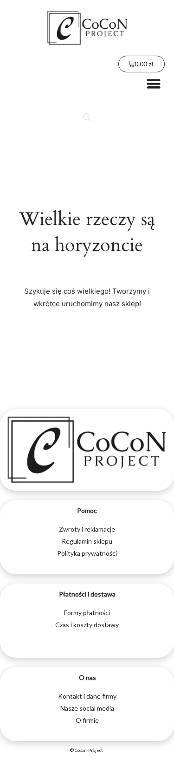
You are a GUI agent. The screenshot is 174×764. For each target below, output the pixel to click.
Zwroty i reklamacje (87, 529)
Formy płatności (87, 612)
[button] (153, 83)
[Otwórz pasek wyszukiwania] (87, 117)
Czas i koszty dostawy (87, 625)
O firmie (87, 720)
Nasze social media (87, 708)
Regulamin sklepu (87, 541)
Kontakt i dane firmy (87, 696)
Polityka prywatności (87, 553)
